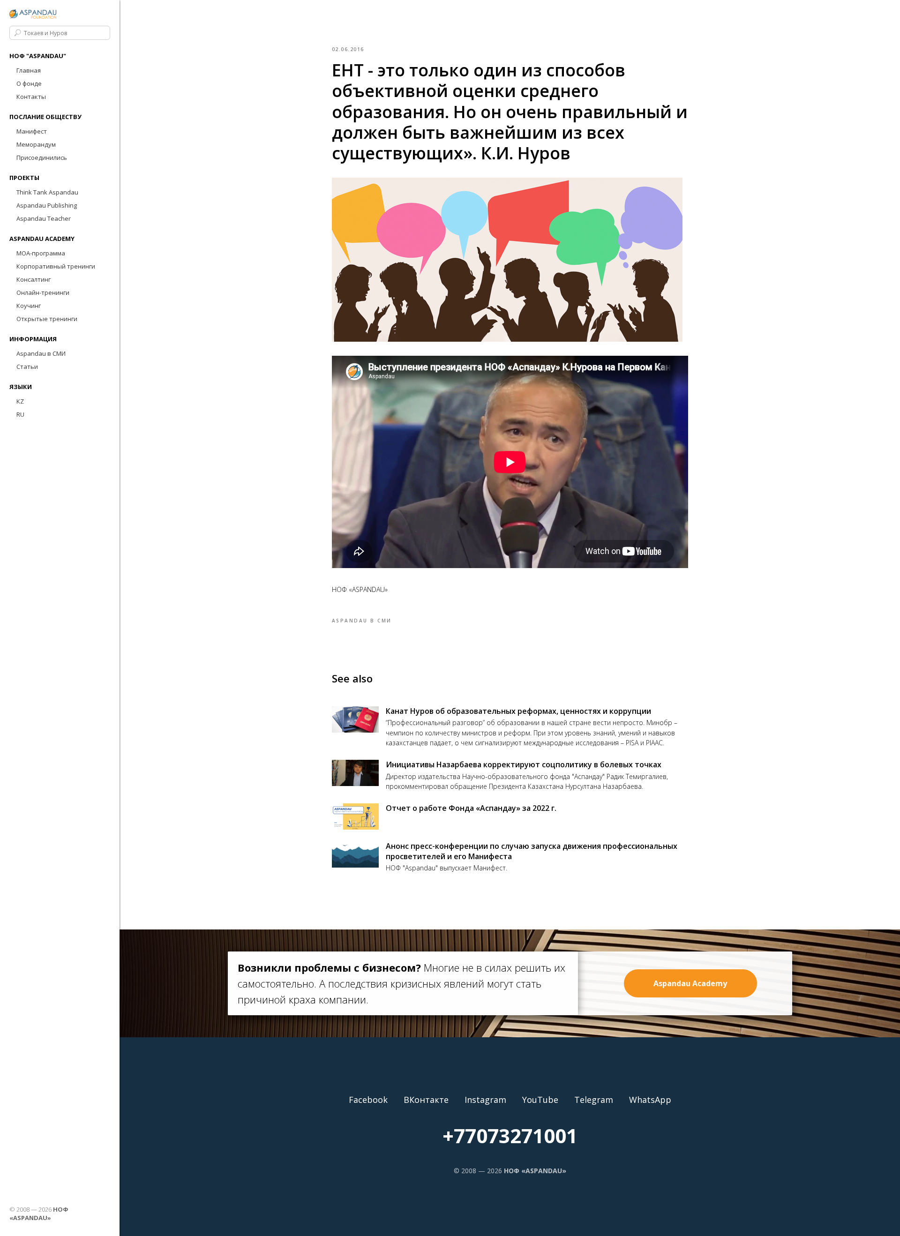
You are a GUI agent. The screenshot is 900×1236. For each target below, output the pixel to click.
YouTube (540, 1099)
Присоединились (41, 157)
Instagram (485, 1099)
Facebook (368, 1099)
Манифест (31, 131)
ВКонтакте (426, 1099)
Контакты (31, 96)
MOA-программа (40, 253)
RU (20, 414)
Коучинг (28, 305)
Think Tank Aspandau (47, 192)
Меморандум (36, 144)
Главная (28, 70)
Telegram (593, 1099)
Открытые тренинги (46, 319)
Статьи (27, 366)
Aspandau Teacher (43, 218)
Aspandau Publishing (46, 205)
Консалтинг (33, 279)
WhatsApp (650, 1099)
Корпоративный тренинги (55, 266)
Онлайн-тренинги (42, 292)
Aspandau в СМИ (41, 353)
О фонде (29, 83)
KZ (20, 401)
